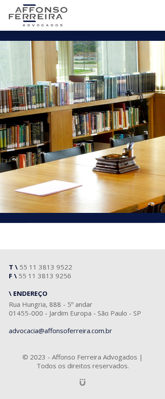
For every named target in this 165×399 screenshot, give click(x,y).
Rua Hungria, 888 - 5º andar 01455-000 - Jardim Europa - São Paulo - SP (75, 308)
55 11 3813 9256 (44, 275)
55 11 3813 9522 (45, 266)
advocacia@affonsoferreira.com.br (60, 330)
